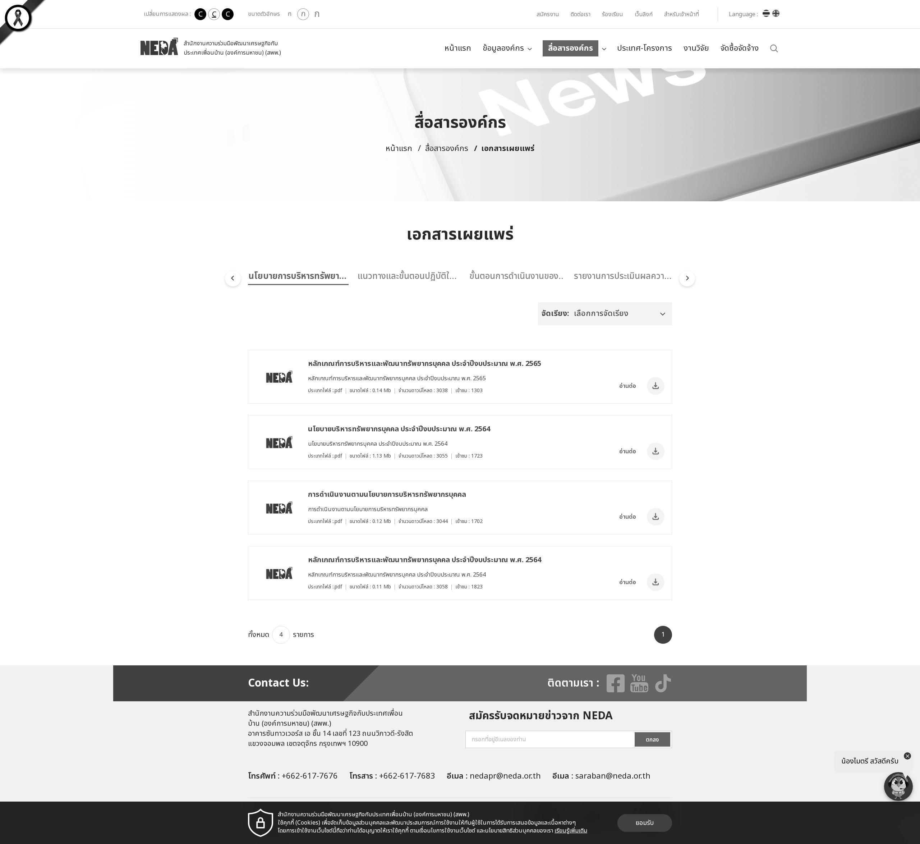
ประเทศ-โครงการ (644, 48)
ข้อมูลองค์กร (503, 48)
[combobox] (605, 313)
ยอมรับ (645, 823)
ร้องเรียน (612, 14)
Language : (743, 14)
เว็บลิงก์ (644, 14)
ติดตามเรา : (573, 683)
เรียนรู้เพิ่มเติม (571, 830)
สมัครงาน (548, 14)
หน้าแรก (458, 48)
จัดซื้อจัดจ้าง (740, 48)
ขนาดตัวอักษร (264, 14)
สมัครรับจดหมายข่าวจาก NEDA (541, 716)
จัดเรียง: (555, 314)
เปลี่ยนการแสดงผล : (167, 14)
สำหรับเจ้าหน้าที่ (681, 14)
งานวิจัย (696, 48)
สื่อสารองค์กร (570, 48)
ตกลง (652, 739)
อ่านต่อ (627, 386)
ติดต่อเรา (580, 14)
